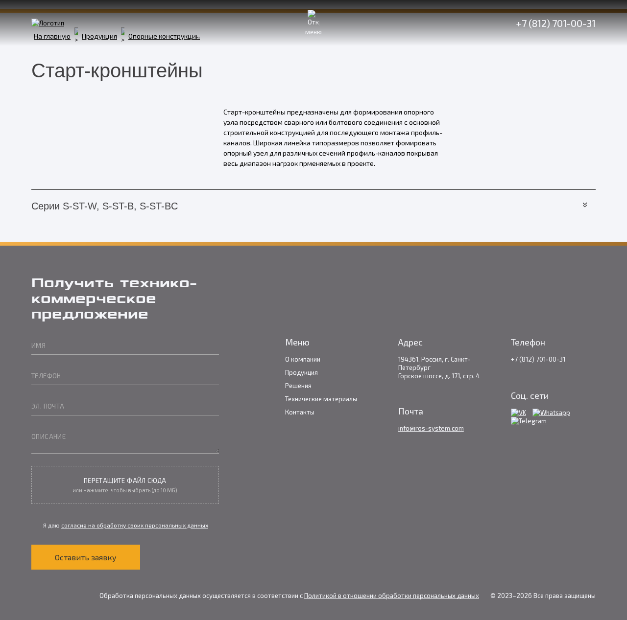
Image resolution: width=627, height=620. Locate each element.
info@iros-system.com (431, 428)
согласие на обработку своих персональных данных (134, 525)
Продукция (301, 372)
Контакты (299, 412)
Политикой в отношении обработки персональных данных (391, 595)
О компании (302, 359)
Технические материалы (321, 399)
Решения (298, 386)
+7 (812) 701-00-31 (556, 23)
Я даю (125, 525)
